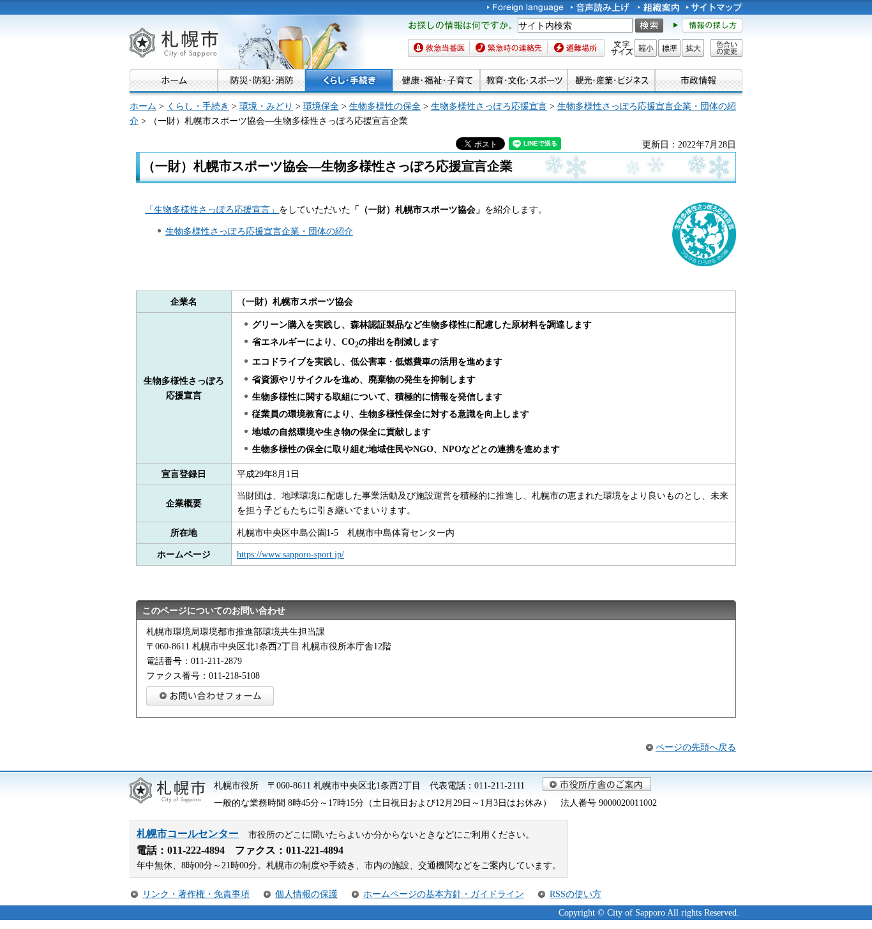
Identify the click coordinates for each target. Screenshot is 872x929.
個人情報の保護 (306, 894)
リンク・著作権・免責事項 (196, 894)
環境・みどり (266, 106)
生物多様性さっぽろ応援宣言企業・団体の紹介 (259, 231)
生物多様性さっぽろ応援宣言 (489, 106)
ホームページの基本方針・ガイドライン (443, 894)
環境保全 (321, 106)
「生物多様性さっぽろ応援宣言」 (212, 209)
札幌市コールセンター (188, 833)
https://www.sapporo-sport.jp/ (290, 554)
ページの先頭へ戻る (696, 747)
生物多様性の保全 (385, 106)
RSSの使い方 (575, 894)
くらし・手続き (198, 106)
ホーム (143, 106)
